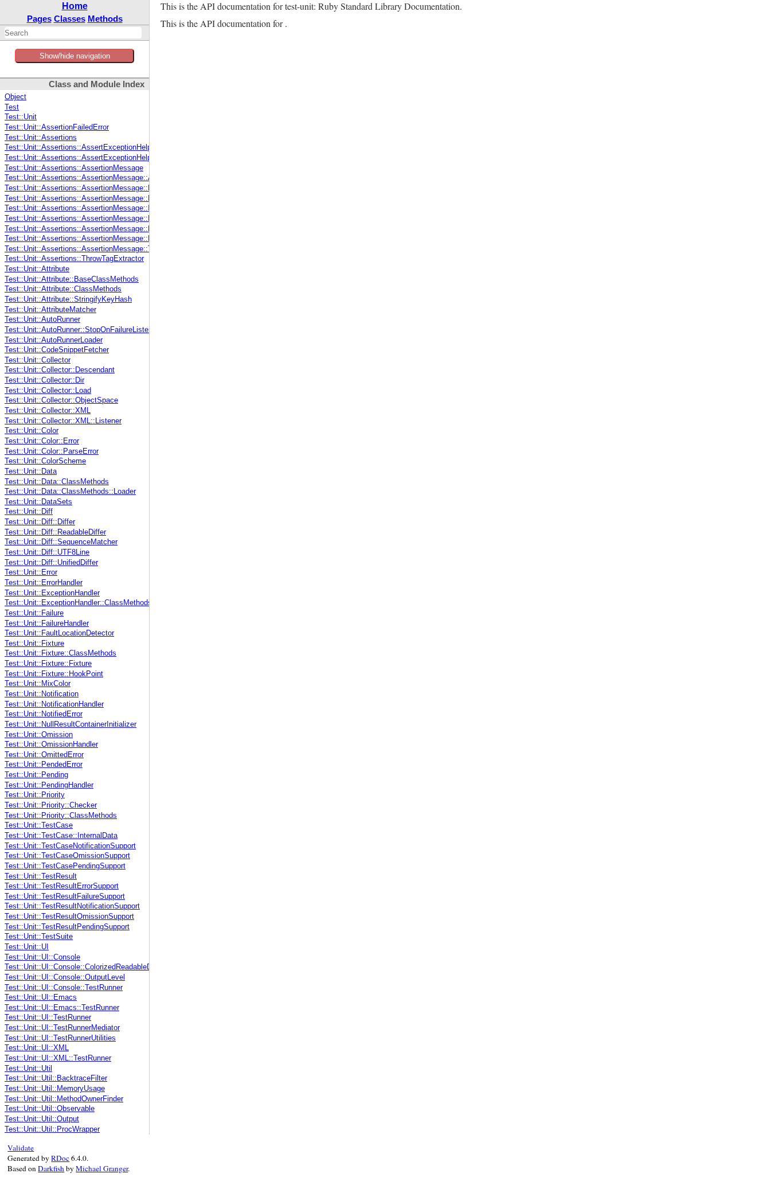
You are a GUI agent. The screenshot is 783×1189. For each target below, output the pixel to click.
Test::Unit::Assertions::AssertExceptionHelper (81, 147)
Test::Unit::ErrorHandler (44, 583)
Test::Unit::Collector (38, 360)
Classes (69, 19)
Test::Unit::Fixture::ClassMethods (60, 653)
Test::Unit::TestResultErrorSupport (62, 886)
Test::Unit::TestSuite (39, 937)
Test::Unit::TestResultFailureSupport (65, 896)
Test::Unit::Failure (34, 613)
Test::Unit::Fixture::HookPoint (54, 674)
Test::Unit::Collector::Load (48, 391)
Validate (20, 1148)
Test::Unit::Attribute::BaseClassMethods (72, 279)
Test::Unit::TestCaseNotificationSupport (70, 846)
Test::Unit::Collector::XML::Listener (63, 421)
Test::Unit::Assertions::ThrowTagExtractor (74, 259)
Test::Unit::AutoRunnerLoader (54, 340)
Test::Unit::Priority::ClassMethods (61, 816)
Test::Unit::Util (28, 1069)
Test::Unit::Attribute (37, 269)
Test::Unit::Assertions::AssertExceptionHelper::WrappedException (115, 158)
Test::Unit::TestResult (41, 876)
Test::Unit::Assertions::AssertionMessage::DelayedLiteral (100, 188)
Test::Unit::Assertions (41, 138)
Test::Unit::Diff (29, 512)
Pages (39, 19)
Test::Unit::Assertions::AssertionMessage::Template (91, 249)
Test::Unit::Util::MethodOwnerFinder (64, 1099)
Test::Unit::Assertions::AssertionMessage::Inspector (92, 208)
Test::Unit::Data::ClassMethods (57, 482)
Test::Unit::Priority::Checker (51, 805)
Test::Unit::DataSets (38, 502)
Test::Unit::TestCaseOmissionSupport (67, 856)
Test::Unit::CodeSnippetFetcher (57, 350)
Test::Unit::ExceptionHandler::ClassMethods (78, 603)
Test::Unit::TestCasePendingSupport (65, 866)
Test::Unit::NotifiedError (44, 714)
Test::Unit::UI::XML (37, 1048)
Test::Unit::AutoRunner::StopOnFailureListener (82, 330)
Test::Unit (21, 117)
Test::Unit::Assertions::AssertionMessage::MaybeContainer (103, 229)
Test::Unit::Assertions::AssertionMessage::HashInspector (100, 198)
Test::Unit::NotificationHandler (54, 704)
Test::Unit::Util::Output (42, 1119)
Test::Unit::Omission (39, 735)
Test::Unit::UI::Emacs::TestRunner (62, 1008)
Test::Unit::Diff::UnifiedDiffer (51, 563)
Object (15, 97)
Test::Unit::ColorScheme (45, 461)
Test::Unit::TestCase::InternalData (61, 836)
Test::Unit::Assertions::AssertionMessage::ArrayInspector (101, 178)
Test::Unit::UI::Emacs (41, 997)
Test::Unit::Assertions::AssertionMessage (74, 168)
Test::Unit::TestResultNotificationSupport (72, 906)
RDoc (60, 1158)
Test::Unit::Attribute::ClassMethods (63, 289)
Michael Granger (102, 1168)
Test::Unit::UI (27, 947)
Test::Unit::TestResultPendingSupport (67, 927)
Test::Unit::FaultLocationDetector (59, 633)
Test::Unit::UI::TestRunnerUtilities (60, 1038)
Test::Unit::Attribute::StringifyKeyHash (68, 299)
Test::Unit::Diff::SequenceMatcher (61, 542)
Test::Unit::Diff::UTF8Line (47, 552)
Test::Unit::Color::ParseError (52, 451)
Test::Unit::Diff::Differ (40, 522)
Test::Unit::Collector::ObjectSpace (61, 400)
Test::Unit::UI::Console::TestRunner (64, 988)
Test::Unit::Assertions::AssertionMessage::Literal (86, 219)
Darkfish (51, 1168)
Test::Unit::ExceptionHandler (52, 593)
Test (12, 107)
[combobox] (73, 32)
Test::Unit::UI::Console (42, 957)
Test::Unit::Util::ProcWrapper (52, 1129)
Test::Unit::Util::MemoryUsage (55, 1089)
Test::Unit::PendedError (44, 765)
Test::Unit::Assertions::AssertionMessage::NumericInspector (105, 239)
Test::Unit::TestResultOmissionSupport (69, 917)
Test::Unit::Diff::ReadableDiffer (55, 532)
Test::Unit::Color (31, 431)
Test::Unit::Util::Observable (50, 1109)
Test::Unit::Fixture (34, 644)
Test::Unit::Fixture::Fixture (48, 664)
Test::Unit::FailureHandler (47, 623)
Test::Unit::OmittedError (44, 755)
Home (75, 6)
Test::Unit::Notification (42, 694)
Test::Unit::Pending (36, 775)
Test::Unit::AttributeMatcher (50, 310)
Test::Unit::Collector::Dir (44, 380)
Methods (105, 19)
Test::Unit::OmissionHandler (51, 744)
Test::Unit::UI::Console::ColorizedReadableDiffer (85, 967)
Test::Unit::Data (31, 471)
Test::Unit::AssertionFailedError (57, 127)
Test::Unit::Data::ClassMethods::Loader (70, 492)
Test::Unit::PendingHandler (49, 785)
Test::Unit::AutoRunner (42, 319)
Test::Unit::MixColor (38, 684)
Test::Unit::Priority (35, 795)
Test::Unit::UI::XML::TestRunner (58, 1058)
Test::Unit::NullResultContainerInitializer (70, 724)
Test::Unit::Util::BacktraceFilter (56, 1078)
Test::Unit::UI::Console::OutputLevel (65, 977)
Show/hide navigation (75, 56)
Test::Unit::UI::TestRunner (48, 1017)
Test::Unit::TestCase (39, 825)
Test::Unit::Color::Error (42, 441)
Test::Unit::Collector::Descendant (60, 370)
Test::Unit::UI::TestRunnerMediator (62, 1028)
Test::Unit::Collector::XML (48, 411)
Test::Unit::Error (31, 572)
